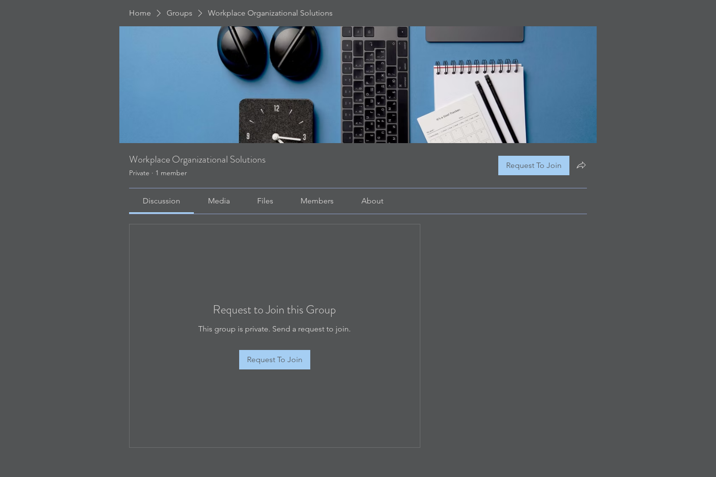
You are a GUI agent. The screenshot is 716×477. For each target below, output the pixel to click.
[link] (161, 200)
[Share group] (581, 165)
